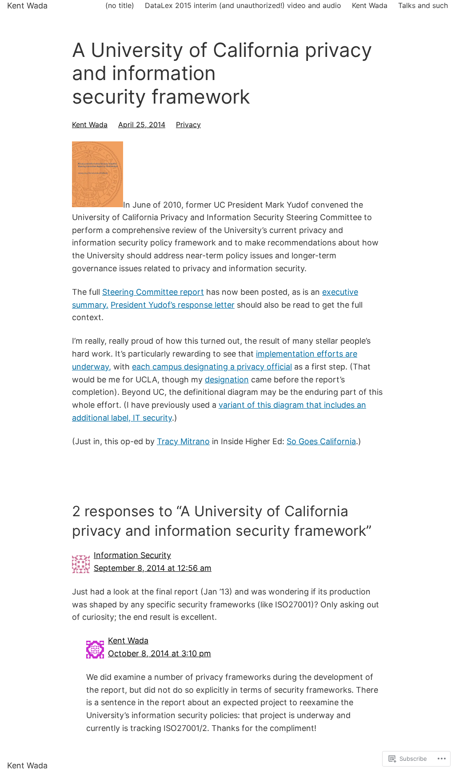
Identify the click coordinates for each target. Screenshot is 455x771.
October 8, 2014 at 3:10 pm (159, 653)
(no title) (119, 5)
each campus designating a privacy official (212, 366)
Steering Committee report (153, 292)
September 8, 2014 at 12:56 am (153, 568)
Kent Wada (27, 5)
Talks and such (423, 5)
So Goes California (321, 441)
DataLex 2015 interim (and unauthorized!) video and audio (243, 5)
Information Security (132, 555)
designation (227, 379)
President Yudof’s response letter (173, 304)
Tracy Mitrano (183, 441)
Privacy (188, 124)
